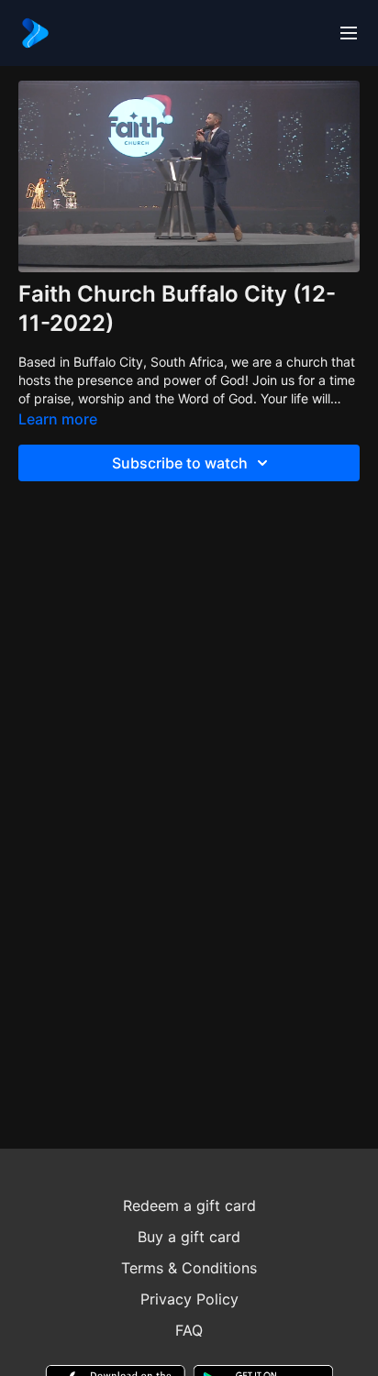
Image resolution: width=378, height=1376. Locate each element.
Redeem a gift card (189, 1205)
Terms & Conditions (189, 1268)
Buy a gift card (189, 1236)
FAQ (189, 1330)
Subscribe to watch (180, 463)
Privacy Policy (189, 1299)
